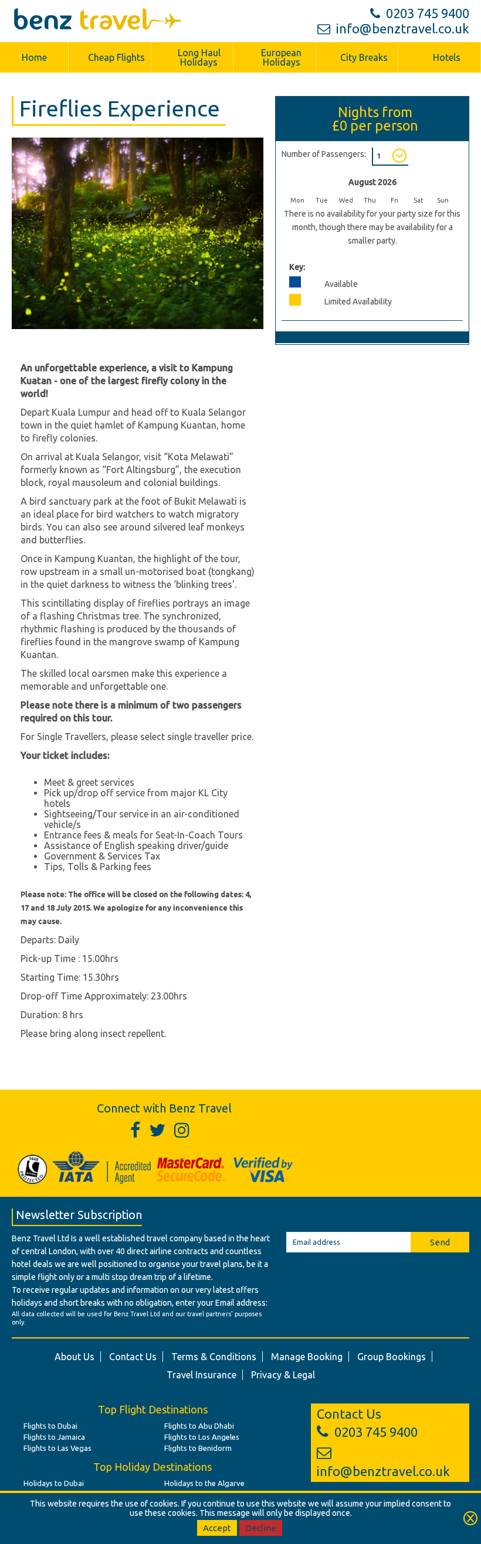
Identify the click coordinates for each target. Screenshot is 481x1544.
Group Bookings (391, 1356)
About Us (74, 1356)
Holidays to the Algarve (204, 1483)
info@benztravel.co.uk (402, 28)
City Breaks (364, 57)
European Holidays (281, 57)
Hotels (446, 57)
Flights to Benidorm (198, 1448)
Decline (260, 1528)
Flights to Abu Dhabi (199, 1426)
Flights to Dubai (50, 1426)
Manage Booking (307, 1356)
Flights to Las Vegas (57, 1448)
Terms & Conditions (213, 1356)
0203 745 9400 (427, 13)
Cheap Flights (116, 57)
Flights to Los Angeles (201, 1437)
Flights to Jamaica (54, 1437)
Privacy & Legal (283, 1375)
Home (34, 57)
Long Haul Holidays (199, 57)
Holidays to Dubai (53, 1483)
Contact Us (133, 1356)
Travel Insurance (201, 1375)
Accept (217, 1528)
